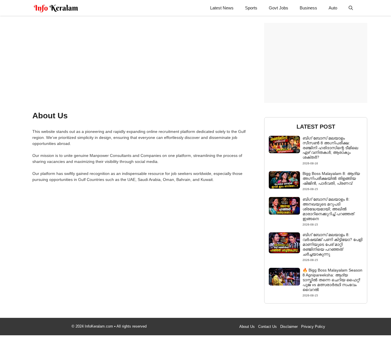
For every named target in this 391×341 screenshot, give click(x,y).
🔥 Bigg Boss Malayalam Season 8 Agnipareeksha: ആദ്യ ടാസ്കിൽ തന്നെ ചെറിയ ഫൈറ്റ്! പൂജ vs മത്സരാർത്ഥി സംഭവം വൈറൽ (332, 280)
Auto (333, 7)
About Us (247, 326)
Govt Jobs (278, 7)
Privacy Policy (313, 326)
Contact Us (267, 326)
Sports (251, 7)
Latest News (222, 7)
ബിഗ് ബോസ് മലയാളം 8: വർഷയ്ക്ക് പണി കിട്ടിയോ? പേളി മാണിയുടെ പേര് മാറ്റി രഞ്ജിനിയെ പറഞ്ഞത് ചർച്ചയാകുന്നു (332, 244)
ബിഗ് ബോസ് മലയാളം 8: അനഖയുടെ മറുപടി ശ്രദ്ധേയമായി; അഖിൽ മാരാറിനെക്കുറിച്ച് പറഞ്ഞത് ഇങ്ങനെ (328, 209)
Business (308, 7)
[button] (351, 8)
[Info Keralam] (56, 8)
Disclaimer (289, 326)
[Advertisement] (140, 63)
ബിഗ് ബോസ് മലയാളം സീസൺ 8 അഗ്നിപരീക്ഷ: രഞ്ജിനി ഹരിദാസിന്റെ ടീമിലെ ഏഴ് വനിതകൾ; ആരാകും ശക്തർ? (330, 147)
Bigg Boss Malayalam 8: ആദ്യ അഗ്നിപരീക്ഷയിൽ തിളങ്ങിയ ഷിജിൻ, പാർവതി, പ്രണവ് (331, 178)
